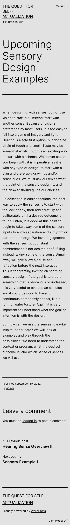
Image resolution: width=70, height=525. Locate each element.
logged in (29, 421)
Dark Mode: (56, 520)
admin (10, 388)
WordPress (38, 511)
